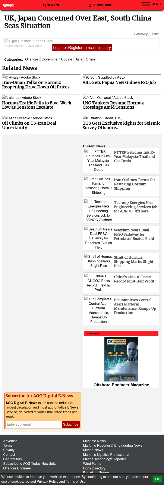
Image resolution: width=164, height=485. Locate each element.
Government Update (57, 59)
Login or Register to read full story (82, 47)
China (90, 59)
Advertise (10, 441)
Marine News (93, 450)
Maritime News (94, 441)
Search (53, 5)
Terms (7, 445)
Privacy (9, 450)
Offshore (31, 59)
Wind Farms (92, 463)
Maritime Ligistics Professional (106, 454)
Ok (157, 479)
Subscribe (102, 5)
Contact (9, 454)
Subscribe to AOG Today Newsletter (30, 463)
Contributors (12, 459)
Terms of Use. (76, 481)
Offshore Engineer (17, 468)
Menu (156, 4)
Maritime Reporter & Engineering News (112, 445)
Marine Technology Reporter (104, 459)
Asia (79, 59)
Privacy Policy (47, 481)
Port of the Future (96, 472)
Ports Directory (94, 468)
